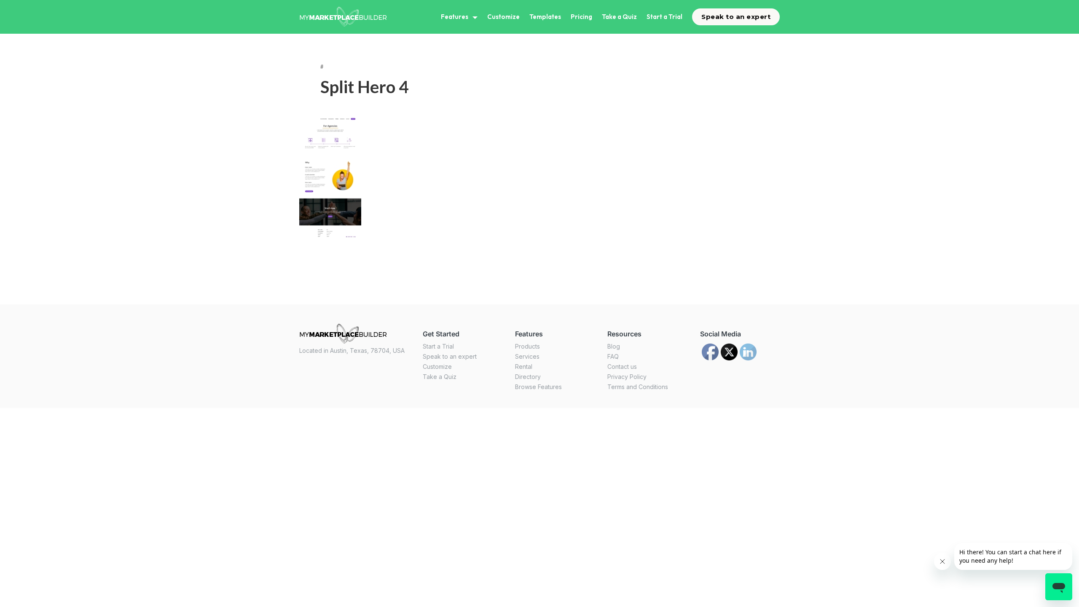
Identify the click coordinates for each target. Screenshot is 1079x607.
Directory (528, 376)
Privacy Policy (627, 376)
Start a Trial (664, 17)
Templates (545, 17)
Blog (613, 346)
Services (527, 356)
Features (454, 17)
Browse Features (538, 386)
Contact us (622, 366)
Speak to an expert (735, 17)
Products (527, 346)
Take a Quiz (619, 17)
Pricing (581, 17)
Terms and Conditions (637, 386)
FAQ (613, 356)
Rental (523, 366)
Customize (503, 17)
